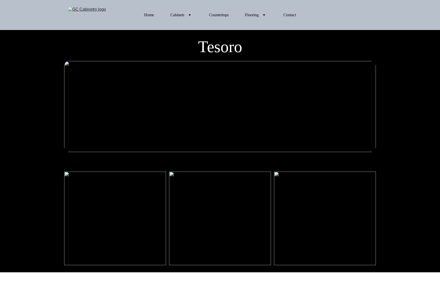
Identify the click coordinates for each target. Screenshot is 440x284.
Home (149, 15)
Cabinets (177, 15)
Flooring (252, 15)
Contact (289, 15)
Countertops (219, 15)
